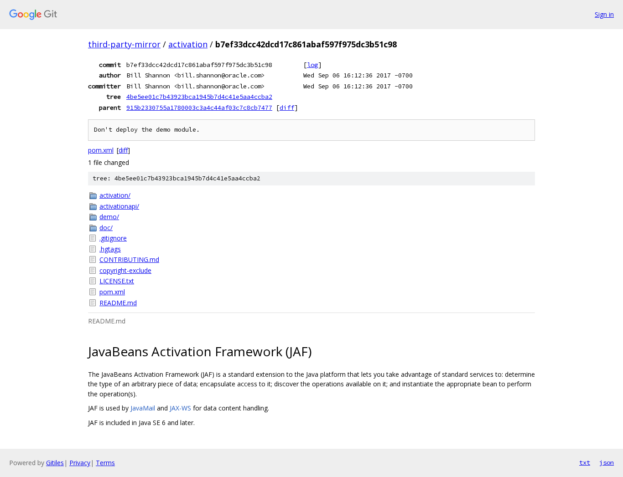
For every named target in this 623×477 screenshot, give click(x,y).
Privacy (79, 462)
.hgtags (110, 249)
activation (188, 44)
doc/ (106, 227)
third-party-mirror (124, 44)
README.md (118, 302)
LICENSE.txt (116, 281)
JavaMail (142, 408)
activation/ (114, 195)
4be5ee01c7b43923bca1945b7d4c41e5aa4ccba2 (199, 96)
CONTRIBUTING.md (129, 259)
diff (287, 107)
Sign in (604, 14)
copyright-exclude (125, 270)
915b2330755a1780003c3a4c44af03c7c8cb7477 (199, 107)
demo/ (109, 216)
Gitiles (55, 462)
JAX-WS (180, 408)
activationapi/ (119, 206)
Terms (105, 462)
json (606, 462)
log (312, 65)
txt (584, 462)
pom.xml (101, 150)
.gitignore (113, 238)
